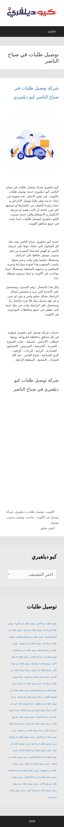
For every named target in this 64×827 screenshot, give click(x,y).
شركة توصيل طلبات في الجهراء (36, 677)
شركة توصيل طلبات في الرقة (30, 683)
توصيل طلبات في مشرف (41, 670)
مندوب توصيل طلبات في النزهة (37, 764)
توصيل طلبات (35, 511)
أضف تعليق (47, 528)
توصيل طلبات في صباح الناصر (24, 650)
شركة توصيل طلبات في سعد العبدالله (35, 710)
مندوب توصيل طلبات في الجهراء (22, 737)
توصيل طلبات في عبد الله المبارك (43, 657)
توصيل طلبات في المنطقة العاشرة (29, 637)
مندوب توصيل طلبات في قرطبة (25, 784)
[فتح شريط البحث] (6, 32)
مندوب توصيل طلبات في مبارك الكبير (42, 790)
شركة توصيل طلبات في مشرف (30, 730)
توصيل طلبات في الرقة (32, 630)
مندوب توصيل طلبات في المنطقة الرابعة (35, 750)
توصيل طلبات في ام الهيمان (30, 643)
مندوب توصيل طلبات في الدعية (44, 744)
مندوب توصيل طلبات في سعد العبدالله (23, 770)
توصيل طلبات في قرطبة (40, 663)
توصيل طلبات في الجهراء (25, 623)
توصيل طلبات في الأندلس (46, 623)
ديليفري (20, 511)
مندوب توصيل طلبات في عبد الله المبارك (40, 777)
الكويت (50, 511)
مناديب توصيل (25, 517)
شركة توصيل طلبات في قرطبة (38, 723)
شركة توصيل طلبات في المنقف (29, 697)
